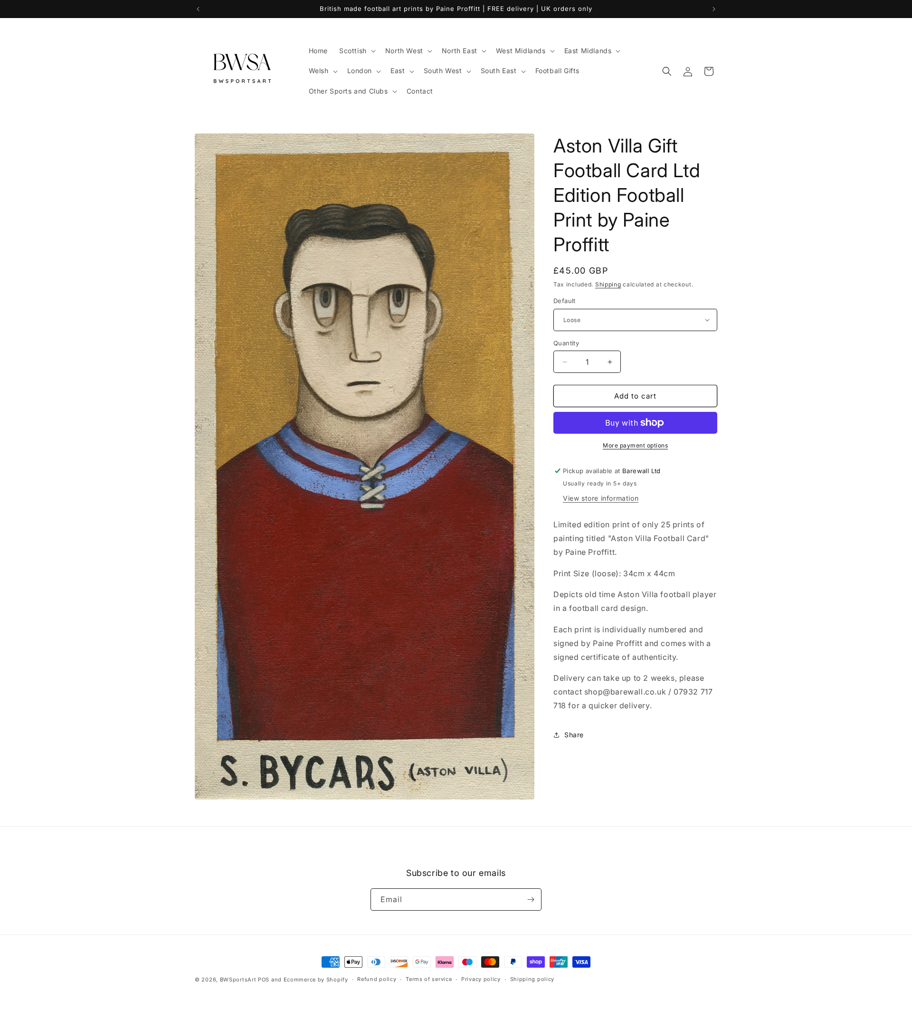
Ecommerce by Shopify (316, 979)
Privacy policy (481, 979)
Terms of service (429, 979)
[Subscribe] (530, 899)
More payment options (635, 445)
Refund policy (376, 979)
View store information (600, 498)
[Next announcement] (713, 9)
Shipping (608, 284)
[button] (356, 51)
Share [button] (574, 735)
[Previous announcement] (198, 9)
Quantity (566, 343)
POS (263, 979)
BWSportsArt (238, 979)
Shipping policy (532, 979)
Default (564, 301)
